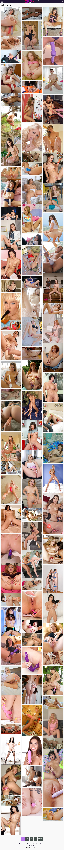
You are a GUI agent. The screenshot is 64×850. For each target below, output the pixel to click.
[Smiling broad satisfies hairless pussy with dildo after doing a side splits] (32, 190)
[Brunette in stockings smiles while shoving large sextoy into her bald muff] (11, 264)
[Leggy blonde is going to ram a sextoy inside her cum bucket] (32, 65)
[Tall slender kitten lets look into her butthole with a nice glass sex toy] (32, 405)
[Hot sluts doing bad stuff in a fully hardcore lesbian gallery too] (32, 639)
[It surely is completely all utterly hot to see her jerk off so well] (11, 374)
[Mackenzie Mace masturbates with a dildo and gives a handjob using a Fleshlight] (32, 87)
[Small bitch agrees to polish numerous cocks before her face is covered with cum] (53, 658)
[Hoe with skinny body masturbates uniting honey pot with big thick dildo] (11, 173)
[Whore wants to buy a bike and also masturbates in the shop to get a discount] (11, 467)
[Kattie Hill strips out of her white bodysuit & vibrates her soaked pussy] (11, 99)
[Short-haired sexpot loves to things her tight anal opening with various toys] (32, 626)
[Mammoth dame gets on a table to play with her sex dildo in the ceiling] (11, 345)
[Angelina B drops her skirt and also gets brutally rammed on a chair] (32, 156)
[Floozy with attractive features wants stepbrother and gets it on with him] (53, 417)
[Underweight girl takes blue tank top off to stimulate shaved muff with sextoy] (32, 218)
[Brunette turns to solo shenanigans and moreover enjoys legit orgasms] (11, 800)
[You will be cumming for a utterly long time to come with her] (32, 13)
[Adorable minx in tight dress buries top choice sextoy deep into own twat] (53, 21)
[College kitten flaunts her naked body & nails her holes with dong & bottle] (11, 780)
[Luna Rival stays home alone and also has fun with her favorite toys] (53, 80)
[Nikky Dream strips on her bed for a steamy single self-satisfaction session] (11, 43)
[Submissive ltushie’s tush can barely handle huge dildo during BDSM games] (53, 579)
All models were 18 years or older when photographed (32, 843)
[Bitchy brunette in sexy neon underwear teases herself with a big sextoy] (53, 764)
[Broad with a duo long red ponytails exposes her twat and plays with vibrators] (11, 286)
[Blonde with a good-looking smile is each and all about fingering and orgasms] (53, 743)
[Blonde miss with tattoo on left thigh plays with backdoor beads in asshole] (32, 802)
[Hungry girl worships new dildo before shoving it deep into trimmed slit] (11, 519)
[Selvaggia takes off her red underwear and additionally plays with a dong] (11, 78)
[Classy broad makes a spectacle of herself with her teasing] (32, 464)
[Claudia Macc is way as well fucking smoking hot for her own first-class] (32, 584)
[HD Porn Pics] (32, 1)
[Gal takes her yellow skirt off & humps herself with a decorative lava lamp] (53, 109)
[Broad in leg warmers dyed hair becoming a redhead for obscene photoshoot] (53, 328)
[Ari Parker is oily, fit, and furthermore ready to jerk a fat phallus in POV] (11, 213)
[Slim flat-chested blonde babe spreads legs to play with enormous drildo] (53, 478)
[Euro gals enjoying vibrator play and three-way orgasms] (11, 416)
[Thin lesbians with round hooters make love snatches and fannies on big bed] (11, 709)
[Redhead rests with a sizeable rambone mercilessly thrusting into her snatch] (11, 578)
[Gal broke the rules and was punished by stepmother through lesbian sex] (11, 650)
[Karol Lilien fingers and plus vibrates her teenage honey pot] (11, 729)
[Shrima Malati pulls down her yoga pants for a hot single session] (32, 239)
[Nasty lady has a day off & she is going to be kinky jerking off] (32, 260)
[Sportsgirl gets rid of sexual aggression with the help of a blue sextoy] (32, 168)
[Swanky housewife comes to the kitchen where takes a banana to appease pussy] (11, 820)
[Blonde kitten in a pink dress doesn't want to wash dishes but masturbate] (53, 723)
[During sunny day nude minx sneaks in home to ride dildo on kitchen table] (11, 151)
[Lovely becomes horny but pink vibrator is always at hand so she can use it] (32, 750)
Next (40, 839)
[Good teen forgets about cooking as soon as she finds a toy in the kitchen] (32, 435)
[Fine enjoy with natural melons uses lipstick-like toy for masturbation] (53, 793)
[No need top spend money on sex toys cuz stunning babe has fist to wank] (53, 227)
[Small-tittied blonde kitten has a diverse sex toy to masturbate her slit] (11, 306)
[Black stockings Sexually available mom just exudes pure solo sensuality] (53, 257)
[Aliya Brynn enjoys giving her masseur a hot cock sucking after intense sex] (32, 353)
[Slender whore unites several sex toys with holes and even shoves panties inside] (11, 680)
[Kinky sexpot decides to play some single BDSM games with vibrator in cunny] (11, 621)
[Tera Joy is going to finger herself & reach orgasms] (11, 325)
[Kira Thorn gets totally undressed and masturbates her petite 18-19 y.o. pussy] (53, 308)
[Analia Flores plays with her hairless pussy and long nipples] (32, 302)
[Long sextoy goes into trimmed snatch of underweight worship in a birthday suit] (53, 138)
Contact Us (32, 845)
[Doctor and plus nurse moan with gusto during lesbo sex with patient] (32, 564)
